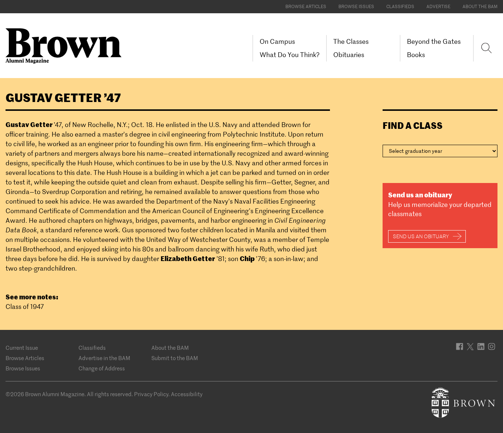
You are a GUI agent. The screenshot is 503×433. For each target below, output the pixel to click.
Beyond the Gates (434, 41)
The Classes (351, 41)
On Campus (277, 41)
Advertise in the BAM (104, 358)
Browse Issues (356, 6)
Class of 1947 (25, 306)
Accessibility (187, 394)
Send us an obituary (421, 236)
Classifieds (400, 6)
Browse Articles (305, 6)
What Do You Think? (290, 54)
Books (416, 54)
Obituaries (348, 54)
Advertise (438, 6)
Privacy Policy (151, 394)
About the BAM (479, 6)
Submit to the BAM (174, 358)
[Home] (66, 45)
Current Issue (22, 347)
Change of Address (101, 368)
